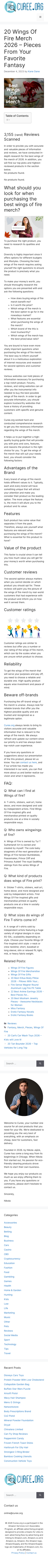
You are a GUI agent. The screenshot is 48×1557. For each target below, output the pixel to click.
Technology (10, 1344)
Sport (7, 1339)
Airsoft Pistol (11, 1393)
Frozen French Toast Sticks (18, 1443)
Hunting (8, 1294)
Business (9, 1240)
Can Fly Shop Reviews (16, 1434)
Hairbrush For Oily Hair (16, 1447)
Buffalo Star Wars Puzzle (17, 1389)
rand (19, 134)
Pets (6, 1326)
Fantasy (12, 1027)
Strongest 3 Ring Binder (16, 1452)
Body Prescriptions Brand (17, 1411)
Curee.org (9, 725)
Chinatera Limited (13, 1429)
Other (7, 1321)
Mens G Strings (12, 1402)
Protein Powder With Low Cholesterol (24, 1379)
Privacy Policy (18, 1553)
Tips (6, 1348)
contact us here (28, 762)
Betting (8, 1231)
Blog (6, 1236)
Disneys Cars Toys (14, 1375)
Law (6, 1303)
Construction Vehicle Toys (18, 1461)
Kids (6, 1299)
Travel (7, 1353)
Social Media (11, 1335)
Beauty (7, 1227)
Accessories (10, 1222)
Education (9, 1263)
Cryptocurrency (12, 1258)
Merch (20, 1027)
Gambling (9, 1276)
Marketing (9, 1312)
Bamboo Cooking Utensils (18, 1456)
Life (6, 1308)
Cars (6, 1245)
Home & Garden (12, 1290)
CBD (6, 1254)
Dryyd (7, 1425)
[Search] (40, 1063)
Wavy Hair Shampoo (15, 1398)
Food (6, 1272)
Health (7, 1285)
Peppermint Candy (14, 1438)
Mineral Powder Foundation (18, 1420)
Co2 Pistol (9, 1416)
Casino (7, 1249)
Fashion (8, 1267)
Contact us (31, 1553)
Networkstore (11, 1407)
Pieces (28, 1027)
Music (7, 1317)
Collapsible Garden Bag (16, 1384)
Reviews (12, 1023)
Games (8, 1281)
